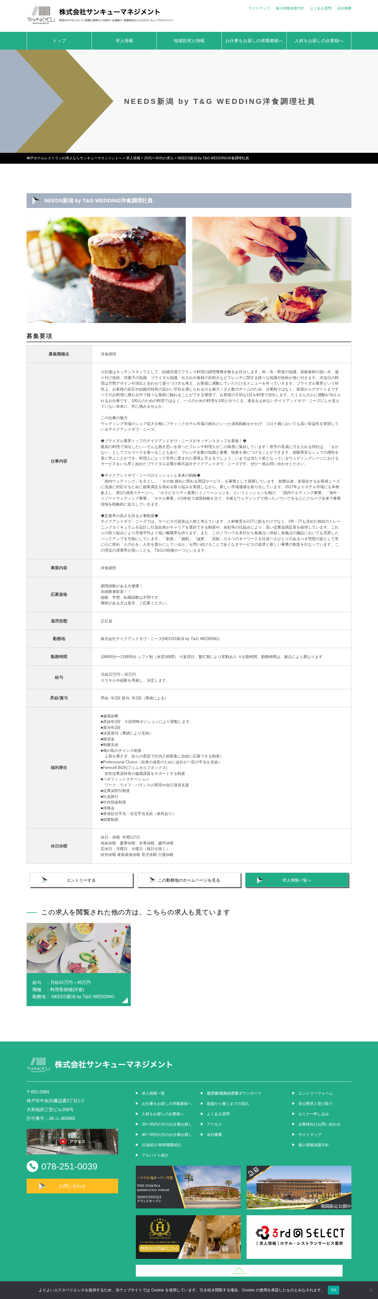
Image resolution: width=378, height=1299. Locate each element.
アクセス (214, 1124)
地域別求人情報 (189, 40)
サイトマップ (259, 8)
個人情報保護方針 (290, 8)
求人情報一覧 (153, 1093)
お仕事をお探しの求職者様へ (254, 40)
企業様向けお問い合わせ (319, 1124)
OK (333, 1289)
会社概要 (344, 8)
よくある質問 (320, 8)
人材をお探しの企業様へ (319, 40)
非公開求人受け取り (315, 1103)
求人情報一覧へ (296, 880)
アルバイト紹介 (155, 1155)
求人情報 (124, 40)
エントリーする (81, 880)
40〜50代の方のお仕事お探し (167, 1134)
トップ (59, 40)
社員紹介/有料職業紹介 (161, 1145)
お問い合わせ (72, 1185)
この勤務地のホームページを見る (189, 880)
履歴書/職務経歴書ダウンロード (234, 1093)
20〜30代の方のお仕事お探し (167, 1124)
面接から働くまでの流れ (228, 1103)
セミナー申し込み (313, 1114)
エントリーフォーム (315, 1093)
